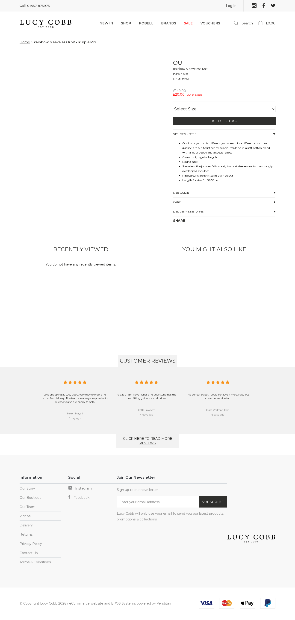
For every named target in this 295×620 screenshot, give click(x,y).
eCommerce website (86, 603)
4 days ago (146, 414)
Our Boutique (30, 498)
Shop (126, 23)
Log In (231, 6)
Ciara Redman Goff (217, 410)
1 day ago (74, 418)
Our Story (27, 488)
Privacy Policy (31, 544)
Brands (168, 23)
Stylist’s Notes (184, 134)
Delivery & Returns (188, 211)
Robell (146, 23)
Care (177, 202)
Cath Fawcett (146, 410)
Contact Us (29, 553)
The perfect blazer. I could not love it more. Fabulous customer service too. (217, 396)
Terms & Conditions (35, 562)
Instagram (83, 488)
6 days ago (218, 414)
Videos (25, 516)
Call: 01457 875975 (35, 6)
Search (247, 23)
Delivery (26, 525)
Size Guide (181, 192)
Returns (26, 534)
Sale (188, 23)
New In (106, 23)
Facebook (81, 498)
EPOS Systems (123, 603)
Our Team (27, 507)
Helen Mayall (75, 413)
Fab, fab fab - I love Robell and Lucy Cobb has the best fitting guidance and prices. (146, 396)
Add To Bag (224, 121)
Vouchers (210, 23)
